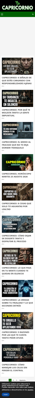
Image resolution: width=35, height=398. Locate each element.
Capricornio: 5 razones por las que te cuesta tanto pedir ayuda (15, 335)
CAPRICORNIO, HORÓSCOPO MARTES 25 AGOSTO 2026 (16, 175)
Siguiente (22, 380)
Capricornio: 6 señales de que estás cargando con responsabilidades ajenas (17, 80)
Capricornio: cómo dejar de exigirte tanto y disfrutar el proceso (16, 238)
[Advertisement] (17, 35)
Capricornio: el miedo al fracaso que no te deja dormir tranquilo (16, 144)
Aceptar (6, 394)
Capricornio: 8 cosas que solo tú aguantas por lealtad (16, 206)
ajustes (30, 390)
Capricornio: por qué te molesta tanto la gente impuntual (16, 112)
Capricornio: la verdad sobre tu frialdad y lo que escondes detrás (17, 302)
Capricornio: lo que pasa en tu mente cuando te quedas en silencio (16, 270)
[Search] (33, 14)
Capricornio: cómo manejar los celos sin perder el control (14, 367)
